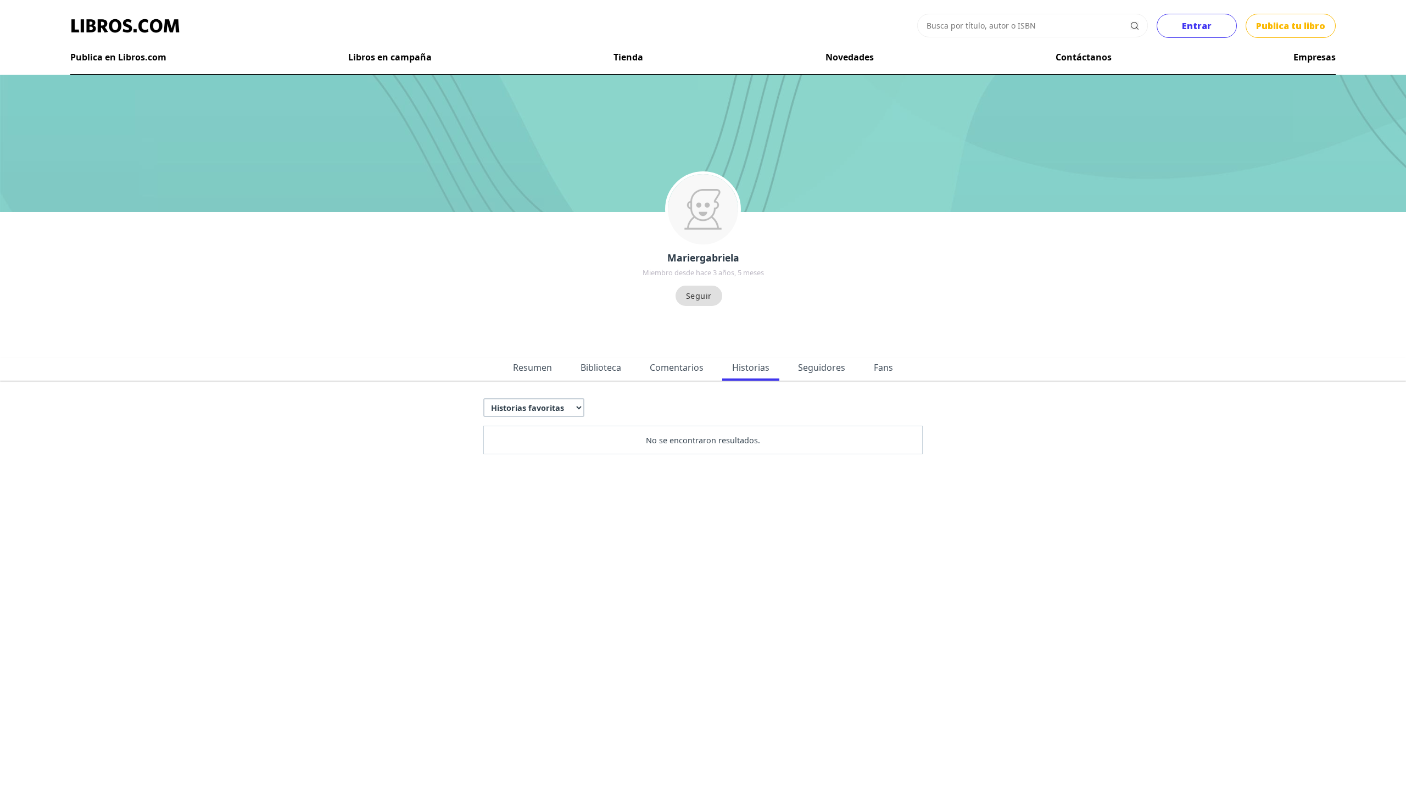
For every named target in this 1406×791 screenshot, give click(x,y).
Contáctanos (1084, 57)
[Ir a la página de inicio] (125, 26)
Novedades (849, 57)
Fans (883, 367)
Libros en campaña (390, 57)
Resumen (532, 367)
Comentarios (677, 367)
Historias (750, 367)
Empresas (1314, 57)
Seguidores (821, 367)
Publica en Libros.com (118, 57)
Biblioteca (601, 367)
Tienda (628, 57)
